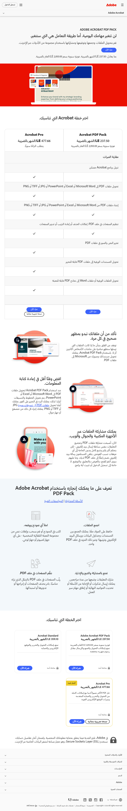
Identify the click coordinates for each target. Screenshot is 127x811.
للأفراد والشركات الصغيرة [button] (113, 755)
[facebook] (101, 799)
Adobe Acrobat (116, 13)
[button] (20, 4)
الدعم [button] (120, 775)
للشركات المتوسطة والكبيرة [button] (113, 761)
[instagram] (95, 799)
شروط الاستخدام (80, 806)
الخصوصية (90, 806)
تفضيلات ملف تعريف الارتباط (65, 806)
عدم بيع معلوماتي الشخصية (47, 806)
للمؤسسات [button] (118, 768)
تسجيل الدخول (10, 4)
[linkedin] (84, 799)
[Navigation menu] (122, 5)
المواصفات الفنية (53, 501)
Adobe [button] (119, 782)
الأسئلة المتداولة (74, 501)
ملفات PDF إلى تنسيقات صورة (33, 405)
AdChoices (31, 806)
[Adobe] (111, 5)
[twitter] (90, 799)
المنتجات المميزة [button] (116, 789)
